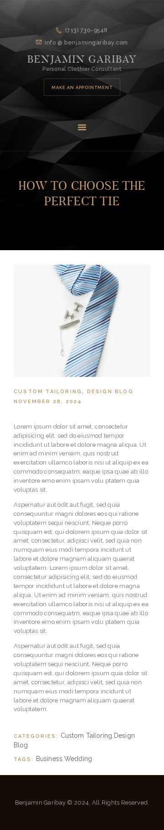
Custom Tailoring (48, 392)
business (49, 758)
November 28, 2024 (48, 402)
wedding (78, 758)
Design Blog (110, 392)
